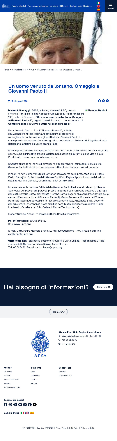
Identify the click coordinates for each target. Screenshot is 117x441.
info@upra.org (68, 344)
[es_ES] (98, 10)
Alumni (34, 383)
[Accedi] (90, 6)
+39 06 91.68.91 (69, 340)
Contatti (62, 372)
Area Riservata (65, 375)
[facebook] (99, 101)
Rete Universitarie (12, 387)
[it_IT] (98, 3)
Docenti (7, 375)
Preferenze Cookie (88, 428)
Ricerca (7, 383)
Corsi (33, 372)
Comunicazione (19, 70)
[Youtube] (20, 404)
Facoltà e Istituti (19, 6)
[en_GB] (98, 6)
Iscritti (34, 379)
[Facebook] (5, 404)
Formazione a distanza (38, 6)
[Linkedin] (25, 404)
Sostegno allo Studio (79, 6)
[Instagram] (10, 404)
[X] (15, 404)
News (31, 70)
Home (6, 70)
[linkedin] (103, 101)
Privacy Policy (61, 428)
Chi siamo (8, 372)
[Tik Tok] (30, 404)
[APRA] (6, 6)
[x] (107, 101)
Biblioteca (64, 6)
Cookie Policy (73, 428)
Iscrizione (54, 6)
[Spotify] (35, 404)
